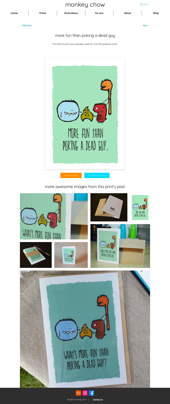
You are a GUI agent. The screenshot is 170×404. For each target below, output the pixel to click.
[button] (145, 4)
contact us (98, 399)
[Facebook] (91, 393)
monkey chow (85, 4)
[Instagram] (85, 393)
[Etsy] (78, 393)
